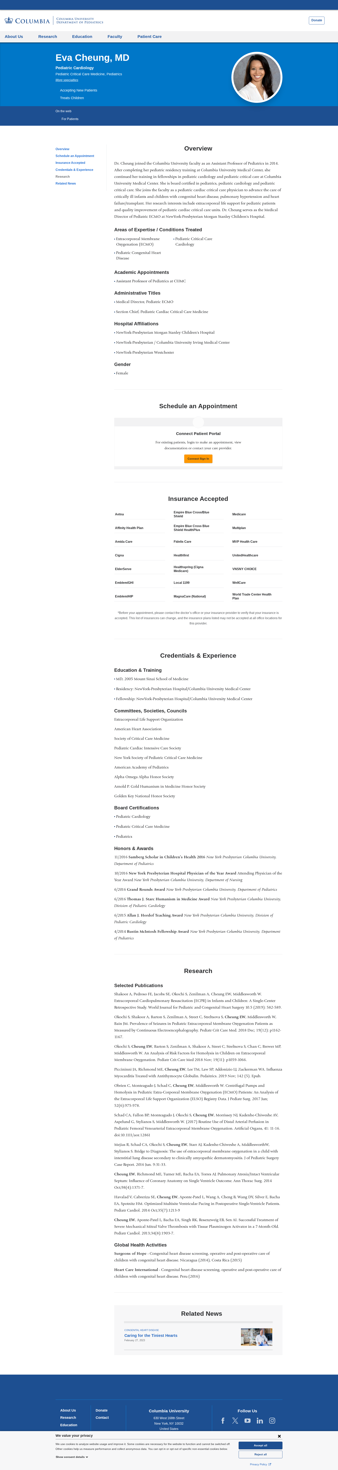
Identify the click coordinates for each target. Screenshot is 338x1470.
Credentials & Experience (74, 169)
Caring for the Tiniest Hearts (150, 1335)
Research (63, 176)
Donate (316, 20)
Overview (62, 149)
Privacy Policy (259, 1464)
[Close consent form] (279, 1436)
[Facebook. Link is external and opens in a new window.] (223, 1421)
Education (68, 1425)
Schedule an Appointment (75, 156)
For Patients (70, 119)
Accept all (260, 1445)
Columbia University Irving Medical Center (169, 5)
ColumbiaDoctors (225, 1387)
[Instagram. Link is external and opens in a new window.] (272, 1421)
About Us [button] (14, 36)
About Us (68, 1410)
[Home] (54, 20)
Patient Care (150, 36)
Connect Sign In (198, 458)
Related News (66, 183)
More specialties (67, 80)
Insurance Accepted (70, 162)
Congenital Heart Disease (141, 1330)
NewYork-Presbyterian (169, 1388)
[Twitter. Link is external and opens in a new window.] (235, 1421)
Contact (102, 1418)
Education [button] (82, 36)
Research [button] (47, 36)
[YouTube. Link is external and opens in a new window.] (247, 1421)
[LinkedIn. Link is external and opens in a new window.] (260, 1421)
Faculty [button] (115, 36)
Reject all (260, 1454)
